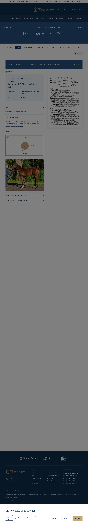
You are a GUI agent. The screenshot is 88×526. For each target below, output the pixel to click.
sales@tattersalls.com (69, 483)
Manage (55, 518)
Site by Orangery (10, 500)
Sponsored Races (52, 472)
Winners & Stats (36, 478)
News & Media (51, 470)
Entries (34, 472)
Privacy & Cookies (33, 494)
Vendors (34, 481)
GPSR (79, 494)
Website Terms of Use (70, 494)
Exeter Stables (51, 481)
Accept (77, 518)
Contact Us (57, 1)
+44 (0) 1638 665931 (70, 479)
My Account (77, 1)
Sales (33, 470)
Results (34, 475)
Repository (48, 1)
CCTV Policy (43, 494)
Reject (66, 518)
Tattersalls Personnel (53, 475)
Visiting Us (50, 478)
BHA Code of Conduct (11, 497)
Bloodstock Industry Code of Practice (15, 494)
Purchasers (35, 483)
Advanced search (76, 9)
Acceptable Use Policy (56, 494)
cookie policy (9, 520)
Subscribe (66, 1)
